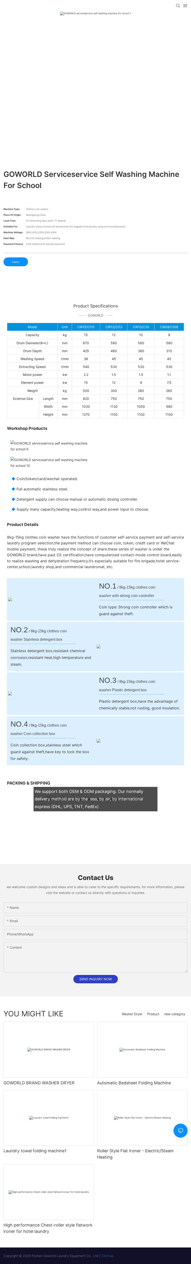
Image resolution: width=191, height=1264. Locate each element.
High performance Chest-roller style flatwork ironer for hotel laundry (47, 1228)
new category (174, 1014)
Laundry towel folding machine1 (34, 1150)
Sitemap (107, 1256)
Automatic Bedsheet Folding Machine (134, 1082)
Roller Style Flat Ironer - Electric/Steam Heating (135, 1154)
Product (153, 1014)
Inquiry (16, 261)
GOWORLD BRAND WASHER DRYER (39, 1082)
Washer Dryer (132, 1014)
